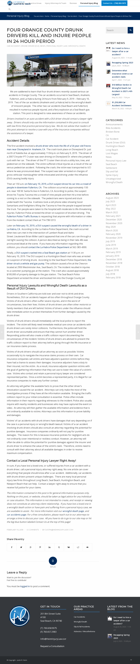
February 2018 (113, 277)
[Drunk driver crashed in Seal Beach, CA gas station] (49, 70)
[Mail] (131, 660)
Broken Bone (112, 131)
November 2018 (114, 263)
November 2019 (114, 237)
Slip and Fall (112, 171)
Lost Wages (112, 153)
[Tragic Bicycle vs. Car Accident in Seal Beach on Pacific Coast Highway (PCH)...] (2, 332)
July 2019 (110, 241)
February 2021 (113, 215)
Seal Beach (111, 164)
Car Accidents (79, 617)
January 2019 (112, 255)
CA (107, 135)
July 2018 (110, 273)
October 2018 (113, 266)
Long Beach (112, 149)
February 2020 (113, 234)
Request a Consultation (52, 646)
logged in (25, 586)
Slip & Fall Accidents (82, 626)
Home (47, 16)
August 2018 (112, 270)
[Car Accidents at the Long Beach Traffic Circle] (138, 332)
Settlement (111, 167)
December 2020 (114, 219)
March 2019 (112, 248)
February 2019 (113, 252)
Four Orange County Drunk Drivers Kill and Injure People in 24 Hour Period (49, 35)
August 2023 (112, 197)
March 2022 (112, 212)
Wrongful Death (76, 46)
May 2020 (111, 226)
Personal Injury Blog (18, 16)
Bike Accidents (113, 128)
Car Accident (72, 16)
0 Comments (33, 530)
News (43, 46)
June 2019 (111, 244)
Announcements (114, 124)
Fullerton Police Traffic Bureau (22, 216)
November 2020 (114, 223)
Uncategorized (113, 178)
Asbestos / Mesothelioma (84, 631)
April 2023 (111, 205)
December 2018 (114, 259)
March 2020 (112, 230)
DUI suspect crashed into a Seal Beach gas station (41, 252)
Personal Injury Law (56, 46)
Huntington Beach (115, 146)
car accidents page (16, 514)
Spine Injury (112, 175)
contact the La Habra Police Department (48, 247)
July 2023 (110, 201)
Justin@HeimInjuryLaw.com (59, 530)
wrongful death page (73, 511)
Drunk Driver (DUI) (30, 46)
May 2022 (111, 208)
